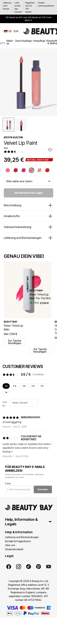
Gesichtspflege (23, 40)
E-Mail (8, 483)
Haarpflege (39, 40)
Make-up (10, 42)
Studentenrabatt (14, 549)
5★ (15, 386)
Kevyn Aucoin (13, 137)
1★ (6, 392)
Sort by (5, 404)
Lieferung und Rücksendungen (22, 537)
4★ (24, 386)
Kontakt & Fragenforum (18, 541)
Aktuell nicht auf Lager (28, 192)
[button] (9, 125)
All (6, 386)
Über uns (10, 545)
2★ (42, 386)
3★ (33, 386)
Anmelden (43, 489)
